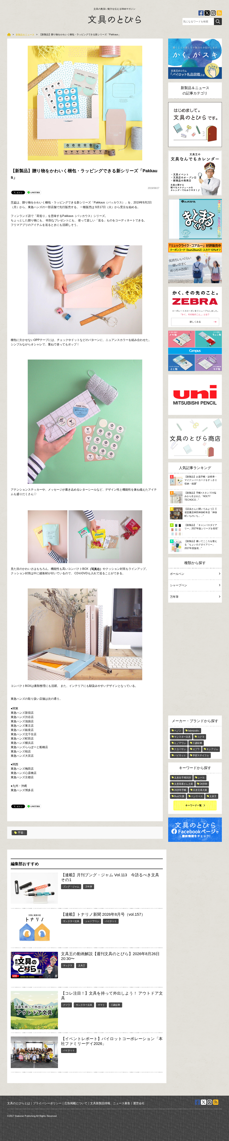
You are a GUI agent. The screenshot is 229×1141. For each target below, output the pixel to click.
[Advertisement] (195, 660)
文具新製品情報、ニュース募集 (110, 1103)
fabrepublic (193, 730)
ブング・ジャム (71, 886)
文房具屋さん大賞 (183, 784)
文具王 (81, 965)
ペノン (177, 730)
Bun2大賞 (179, 796)
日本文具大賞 (200, 790)
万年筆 (88, 886)
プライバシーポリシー (47, 1103)
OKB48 (203, 784)
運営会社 (139, 1103)
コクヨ (200, 736)
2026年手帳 (180, 790)
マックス (67, 965)
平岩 (13, 202)
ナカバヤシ (180, 749)
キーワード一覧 (193, 805)
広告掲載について (75, 1103)
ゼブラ (196, 749)
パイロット (110, 921)
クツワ (66, 1005)
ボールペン (177, 573)
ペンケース (197, 796)
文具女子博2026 (182, 777)
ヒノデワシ (180, 743)
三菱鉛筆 (115, 1005)
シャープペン (92, 921)
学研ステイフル (201, 755)
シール (201, 777)
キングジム (212, 749)
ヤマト (101, 1005)
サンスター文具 (71, 921)
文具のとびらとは (18, 1103)
